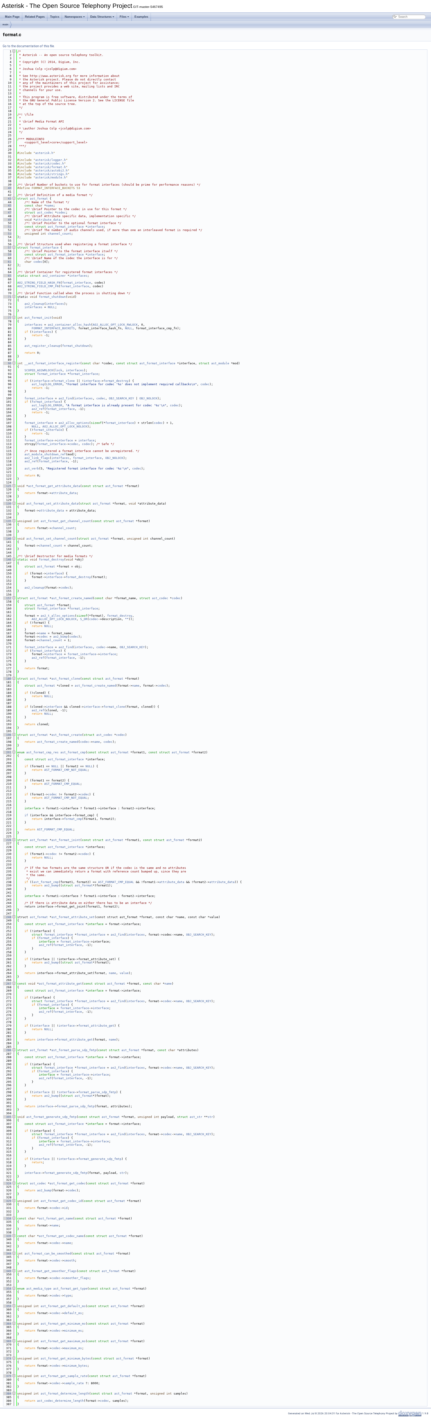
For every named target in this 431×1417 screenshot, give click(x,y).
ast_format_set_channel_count (51, 538)
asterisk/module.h (50, 177)
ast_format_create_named (72, 598)
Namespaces (73, 16)
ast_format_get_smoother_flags (50, 1271)
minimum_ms (73, 1330)
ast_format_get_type (70, 1288)
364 (6, 1323)
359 (6, 1306)
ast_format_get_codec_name (61, 1236)
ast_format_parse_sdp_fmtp (73, 1050)
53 (6, 233)
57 (6, 247)
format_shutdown (52, 296)
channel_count (59, 233)
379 (6, 1376)
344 (6, 1253)
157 (6, 598)
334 (6, 1218)
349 (6, 1271)
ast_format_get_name (56, 1218)
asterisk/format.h (50, 167)
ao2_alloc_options (74, 423)
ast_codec (45, 212)
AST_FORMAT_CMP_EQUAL (62, 783)
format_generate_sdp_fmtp (99, 1159)
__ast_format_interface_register (52, 363)
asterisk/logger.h (50, 160)
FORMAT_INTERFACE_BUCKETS (53, 328)
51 (6, 226)
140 (6, 538)
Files (123, 16)
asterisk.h (44, 153)
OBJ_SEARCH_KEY (121, 398)
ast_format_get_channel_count (66, 521)
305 (6, 1117)
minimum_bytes (75, 1365)
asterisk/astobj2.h (51, 170)
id (66, 1208)
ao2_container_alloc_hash (69, 324)
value (124, 973)
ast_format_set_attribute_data (52, 503)
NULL (51, 307)
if (26, 815)
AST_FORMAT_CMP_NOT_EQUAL (65, 770)
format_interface (44, 247)
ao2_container (54, 275)
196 (6, 734)
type (67, 1295)
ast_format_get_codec (68, 1183)
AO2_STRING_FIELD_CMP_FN (38, 286)
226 (6, 840)
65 (6, 275)
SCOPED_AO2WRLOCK (38, 370)
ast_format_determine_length (65, 1393)
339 (6, 1236)
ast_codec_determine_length (60, 1400)
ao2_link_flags (37, 458)
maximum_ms (73, 1348)
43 (6, 198)
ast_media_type (38, 1288)
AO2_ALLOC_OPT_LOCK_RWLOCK (115, 324)
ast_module (220, 363)
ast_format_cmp (73, 752)
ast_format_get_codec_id (61, 1201)
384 (6, 1393)
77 (6, 317)
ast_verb (31, 468)
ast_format (39, 198)
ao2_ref (38, 409)
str (210, 1117)
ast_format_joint (65, 840)
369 (6, 1341)
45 (6, 205)
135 (6, 521)
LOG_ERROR (54, 384)
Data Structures (101, 16)
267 (6, 983)
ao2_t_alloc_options (58, 615)
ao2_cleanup (34, 303)
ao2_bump (60, 636)
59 (6, 254)
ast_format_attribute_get (60, 983)
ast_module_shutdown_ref (45, 454)
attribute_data (47, 219)
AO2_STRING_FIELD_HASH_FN (38, 282)
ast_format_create (66, 734)
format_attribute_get (96, 1025)
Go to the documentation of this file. (29, 46)
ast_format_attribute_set (73, 917)
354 (6, 1288)
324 (6, 1183)
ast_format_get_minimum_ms (63, 1323)
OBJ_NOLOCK (148, 398)
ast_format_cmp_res (42, 752)
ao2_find (66, 398)
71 (6, 296)
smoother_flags (76, 1278)
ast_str (196, 1117)
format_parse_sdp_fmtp (97, 1092)
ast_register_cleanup (42, 345)
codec (61, 212)
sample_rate (74, 1383)
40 (6, 188)
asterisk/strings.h (51, 174)
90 (6, 363)
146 (6, 559)
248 (6, 917)
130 (6, 503)
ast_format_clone (65, 678)
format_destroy (116, 381)
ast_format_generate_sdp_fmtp (51, 1117)
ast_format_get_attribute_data (54, 486)
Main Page (12, 16)
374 (6, 1358)
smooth (69, 1260)
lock (58, 370)
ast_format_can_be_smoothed (47, 1253)
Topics (54, 16)
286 (6, 1050)
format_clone (64, 381)
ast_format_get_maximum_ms (63, 1341)
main (5, 24)
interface (95, 226)
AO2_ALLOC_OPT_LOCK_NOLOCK (64, 426)
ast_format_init (37, 317)
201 (6, 752)
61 (6, 261)
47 (6, 212)
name (49, 205)
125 (6, 486)
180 (6, 678)
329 (6, 1201)
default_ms (73, 1313)
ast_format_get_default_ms (63, 1306)
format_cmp (73, 819)
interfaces (78, 275)
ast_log (38, 384)
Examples (141, 16)
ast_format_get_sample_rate (64, 1376)
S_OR (83, 619)
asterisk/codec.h (49, 163)
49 (6, 219)
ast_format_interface (66, 226)
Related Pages (35, 16)
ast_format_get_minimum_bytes (66, 1358)
